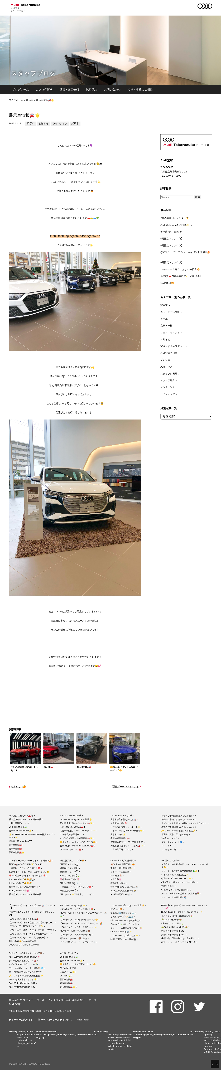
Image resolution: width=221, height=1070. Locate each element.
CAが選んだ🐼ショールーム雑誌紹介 (178, 882)
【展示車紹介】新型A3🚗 (72, 827)
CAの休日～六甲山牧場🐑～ (123, 860)
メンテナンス (167, 387)
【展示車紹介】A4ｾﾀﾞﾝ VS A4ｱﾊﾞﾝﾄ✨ (77, 831)
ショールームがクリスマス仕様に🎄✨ (179, 871)
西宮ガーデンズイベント (125, 786)
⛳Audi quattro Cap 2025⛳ (174, 927)
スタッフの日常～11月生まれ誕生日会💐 (180, 893)
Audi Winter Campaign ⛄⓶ (22, 983)
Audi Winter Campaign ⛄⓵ (22, 987)
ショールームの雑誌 (119, 872)
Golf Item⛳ (65, 976)
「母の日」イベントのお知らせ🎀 (24, 868)
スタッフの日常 (168, 373)
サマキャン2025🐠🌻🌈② (22, 879)
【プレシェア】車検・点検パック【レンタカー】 (31, 922)
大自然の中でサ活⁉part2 (172, 931)
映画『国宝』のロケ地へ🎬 (123, 939)
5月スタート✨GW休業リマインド (76, 894)
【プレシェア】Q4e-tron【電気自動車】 (27, 937)
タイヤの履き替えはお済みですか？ (25, 972)
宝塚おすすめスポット (172, 346)
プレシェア (166, 359)
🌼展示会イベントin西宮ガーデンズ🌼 (78, 842)
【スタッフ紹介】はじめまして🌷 (177, 916)
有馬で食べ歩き (117, 883)
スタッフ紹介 (167, 380)
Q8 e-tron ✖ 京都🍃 (18, 827)
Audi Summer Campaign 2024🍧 (24, 957)
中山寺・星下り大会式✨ (122, 868)
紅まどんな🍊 (18, 786)
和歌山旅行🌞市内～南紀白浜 (22, 941)
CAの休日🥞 (167, 283)
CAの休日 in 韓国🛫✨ (121, 932)
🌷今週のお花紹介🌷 (69, 879)
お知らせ (43, 123)
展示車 (29, 100)
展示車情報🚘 (15, 845)
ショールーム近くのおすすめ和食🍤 (180, 269)
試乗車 (75, 123)
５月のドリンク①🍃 (70, 875)
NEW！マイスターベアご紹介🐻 (75, 931)
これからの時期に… (170, 849)
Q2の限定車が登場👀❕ (71, 834)
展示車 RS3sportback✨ (20, 831)
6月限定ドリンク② (171, 245)
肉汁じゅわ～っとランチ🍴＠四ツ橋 (178, 942)
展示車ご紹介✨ (118, 834)
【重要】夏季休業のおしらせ (174, 834)
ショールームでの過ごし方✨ (175, 875)
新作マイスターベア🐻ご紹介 (73, 938)
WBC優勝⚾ (116, 875)
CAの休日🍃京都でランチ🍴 (123, 924)
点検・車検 (166, 325)
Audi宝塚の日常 (168, 353)
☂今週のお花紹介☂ (171, 231)
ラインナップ (60, 123)
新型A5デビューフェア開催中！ (23, 887)
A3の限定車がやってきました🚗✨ (76, 823)
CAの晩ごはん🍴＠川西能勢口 (175, 890)
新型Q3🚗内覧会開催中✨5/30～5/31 (181, 276)
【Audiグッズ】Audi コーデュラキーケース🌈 (81, 923)
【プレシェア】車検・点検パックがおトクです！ (184, 823)
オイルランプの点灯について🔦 (23, 964)
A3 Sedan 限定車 (68, 968)
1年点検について (169, 838)
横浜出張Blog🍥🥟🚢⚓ (121, 916)
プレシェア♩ (167, 846)
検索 (197, 197)
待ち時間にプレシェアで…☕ (124, 887)
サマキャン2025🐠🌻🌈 (20, 883)
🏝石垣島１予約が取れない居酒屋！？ (179, 938)
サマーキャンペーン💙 (171, 842)
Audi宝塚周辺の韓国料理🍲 (123, 890)
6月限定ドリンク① (171, 262)
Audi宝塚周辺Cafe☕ (120, 894)
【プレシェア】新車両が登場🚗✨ (25, 919)
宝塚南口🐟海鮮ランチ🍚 (122, 913)
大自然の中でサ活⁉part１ (173, 934)
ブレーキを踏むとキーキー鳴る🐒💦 (26, 968)
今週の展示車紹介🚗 (120, 838)
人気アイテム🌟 (67, 972)
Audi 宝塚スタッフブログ (18, 9)
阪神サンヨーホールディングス (55, 1019)
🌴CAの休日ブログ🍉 (171, 919)
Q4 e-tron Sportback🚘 (70, 849)
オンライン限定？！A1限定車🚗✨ (76, 838)
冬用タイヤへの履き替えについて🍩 (25, 953)
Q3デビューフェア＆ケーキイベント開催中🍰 (185, 252)
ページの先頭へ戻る (215, 1064)
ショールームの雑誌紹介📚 (174, 897)
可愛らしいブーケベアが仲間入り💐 (76, 909)
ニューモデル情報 (170, 312)
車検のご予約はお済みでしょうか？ (177, 815)
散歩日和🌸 (115, 879)
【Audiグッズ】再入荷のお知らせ (75, 934)
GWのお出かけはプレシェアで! (23, 945)
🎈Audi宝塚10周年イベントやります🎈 (27, 875)
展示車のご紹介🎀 (119, 823)
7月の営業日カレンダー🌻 (175, 218)
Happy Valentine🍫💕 (19, 890)
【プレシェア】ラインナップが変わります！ (29, 934)
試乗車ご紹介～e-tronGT (20, 841)
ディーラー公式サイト (21, 1019)
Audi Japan (83, 1019)
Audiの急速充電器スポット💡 (22, 979)
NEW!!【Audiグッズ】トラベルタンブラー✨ (182, 912)
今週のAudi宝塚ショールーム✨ (125, 827)
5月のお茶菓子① (68, 890)
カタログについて (68, 953)
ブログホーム (20, 89)
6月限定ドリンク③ (171, 238)
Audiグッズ (166, 366)
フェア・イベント (170, 332)
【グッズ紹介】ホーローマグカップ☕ (77, 942)
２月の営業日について (19, 823)
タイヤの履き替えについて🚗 (22, 961)
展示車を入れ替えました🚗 (123, 819)
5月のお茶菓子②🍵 (69, 883)
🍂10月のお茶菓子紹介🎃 (122, 864)
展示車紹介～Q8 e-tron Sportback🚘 (77, 846)
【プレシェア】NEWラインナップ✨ (26, 926)
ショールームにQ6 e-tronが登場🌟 (76, 819)
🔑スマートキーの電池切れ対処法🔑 (178, 831)
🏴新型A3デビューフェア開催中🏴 (25, 819)
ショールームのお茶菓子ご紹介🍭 (126, 928)
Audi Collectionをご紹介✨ (175, 225)
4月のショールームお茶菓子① (125, 920)
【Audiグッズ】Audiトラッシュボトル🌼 (79, 919)
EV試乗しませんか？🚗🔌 (21, 815)
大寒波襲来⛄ (167, 886)
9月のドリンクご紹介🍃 (172, 923)
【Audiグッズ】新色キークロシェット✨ (79, 927)
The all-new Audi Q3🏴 (70, 815)
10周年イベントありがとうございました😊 (29, 872)
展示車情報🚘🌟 (16, 852)
